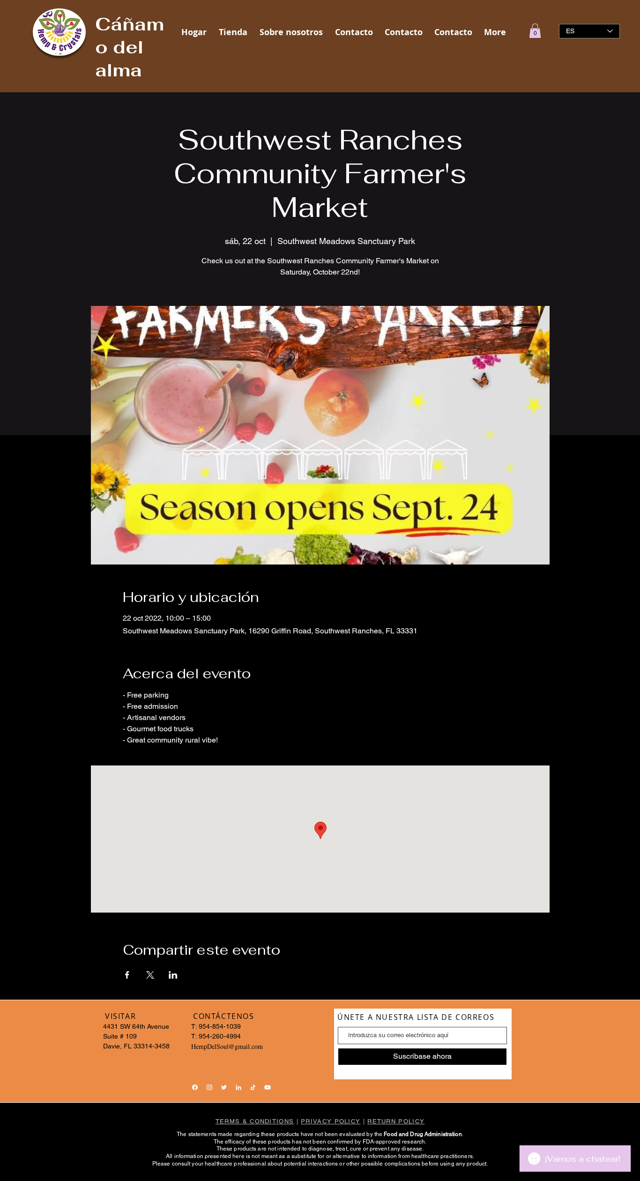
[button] (535, 30)
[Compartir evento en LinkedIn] (173, 975)
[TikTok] (253, 1087)
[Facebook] (195, 1087)
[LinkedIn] (238, 1087)
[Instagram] (209, 1087)
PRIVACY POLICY (330, 1121)
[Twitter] (224, 1087)
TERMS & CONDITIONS (255, 1121)
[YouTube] (267, 1087)
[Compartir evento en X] (150, 975)
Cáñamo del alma (129, 47)
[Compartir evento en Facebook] (127, 975)
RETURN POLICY (395, 1121)
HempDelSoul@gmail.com (227, 1046)
